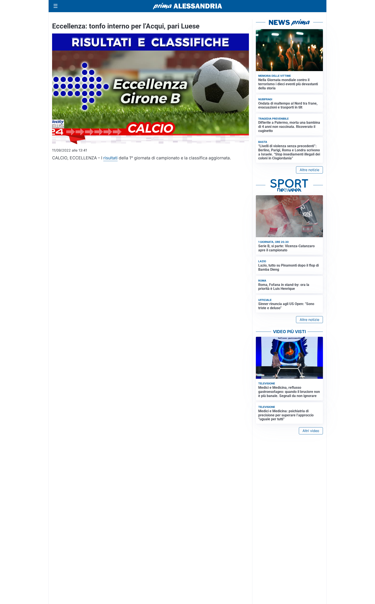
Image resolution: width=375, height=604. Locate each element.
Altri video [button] (311, 431)
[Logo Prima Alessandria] (187, 6)
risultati (110, 157)
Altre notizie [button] (309, 170)
